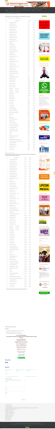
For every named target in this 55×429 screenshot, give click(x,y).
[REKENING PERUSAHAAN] (44, 140)
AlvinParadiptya (8, 18)
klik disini (20, 333)
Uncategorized (19, 18)
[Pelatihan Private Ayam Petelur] (44, 170)
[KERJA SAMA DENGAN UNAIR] (44, 287)
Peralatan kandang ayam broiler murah (20, 369)
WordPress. (30, 425)
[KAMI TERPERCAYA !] (42, 223)
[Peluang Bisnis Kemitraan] (44, 120)
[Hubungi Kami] (44, 92)
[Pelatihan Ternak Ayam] (44, 153)
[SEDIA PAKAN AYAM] (44, 179)
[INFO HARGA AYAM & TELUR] (44, 295)
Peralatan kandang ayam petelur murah (9, 369)
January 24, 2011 (14, 18)
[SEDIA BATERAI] (44, 39)
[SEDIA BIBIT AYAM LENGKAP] (44, 61)
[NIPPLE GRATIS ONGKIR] (44, 52)
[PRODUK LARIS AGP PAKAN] (44, 235)
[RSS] (7, 0)
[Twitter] (6, 0)
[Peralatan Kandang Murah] (44, 131)
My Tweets (40, 242)
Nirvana (27, 425)
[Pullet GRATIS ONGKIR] (44, 28)
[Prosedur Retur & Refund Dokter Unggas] (44, 278)
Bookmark (7, 373)
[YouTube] (5, 0)
